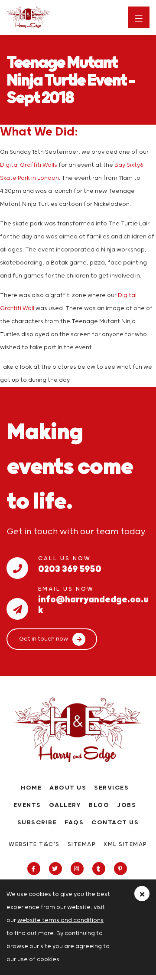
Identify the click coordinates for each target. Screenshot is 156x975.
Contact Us (115, 822)
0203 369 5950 (69, 567)
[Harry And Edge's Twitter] (56, 869)
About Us (67, 787)
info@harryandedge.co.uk (93, 598)
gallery (65, 805)
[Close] (142, 893)
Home (31, 787)
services (111, 787)
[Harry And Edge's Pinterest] (121, 869)
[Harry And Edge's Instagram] (78, 869)
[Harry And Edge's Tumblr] (99, 869)
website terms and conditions (60, 920)
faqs (74, 822)
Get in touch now (43, 639)
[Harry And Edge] (45, 17)
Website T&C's (34, 844)
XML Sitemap (125, 844)
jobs (126, 805)
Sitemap (82, 844)
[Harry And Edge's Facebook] (34, 869)
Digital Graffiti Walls (28, 165)
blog (99, 805)
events (27, 805)
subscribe (37, 822)
